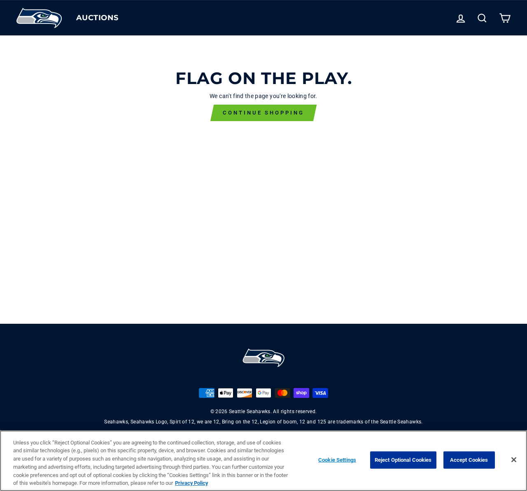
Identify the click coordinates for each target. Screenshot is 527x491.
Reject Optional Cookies (403, 460)
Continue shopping (263, 113)
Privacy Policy (191, 482)
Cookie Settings (337, 460)
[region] (263, 460)
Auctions (97, 17)
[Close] (514, 460)
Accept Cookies (469, 460)
